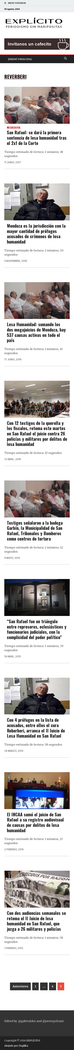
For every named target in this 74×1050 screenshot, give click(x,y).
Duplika (23, 1045)
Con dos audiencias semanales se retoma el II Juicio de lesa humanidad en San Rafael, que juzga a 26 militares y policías (36, 921)
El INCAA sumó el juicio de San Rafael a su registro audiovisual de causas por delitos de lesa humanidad (35, 822)
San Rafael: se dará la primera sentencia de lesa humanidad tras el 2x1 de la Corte (37, 137)
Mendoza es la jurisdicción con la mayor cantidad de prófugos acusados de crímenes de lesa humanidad (36, 233)
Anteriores (20, 986)
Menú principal (21, 59)
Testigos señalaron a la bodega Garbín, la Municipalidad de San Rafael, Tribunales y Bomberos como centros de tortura (35, 530)
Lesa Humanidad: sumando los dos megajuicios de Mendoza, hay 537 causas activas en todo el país (36, 332)
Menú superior (17, 3)
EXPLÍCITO (33, 1040)
